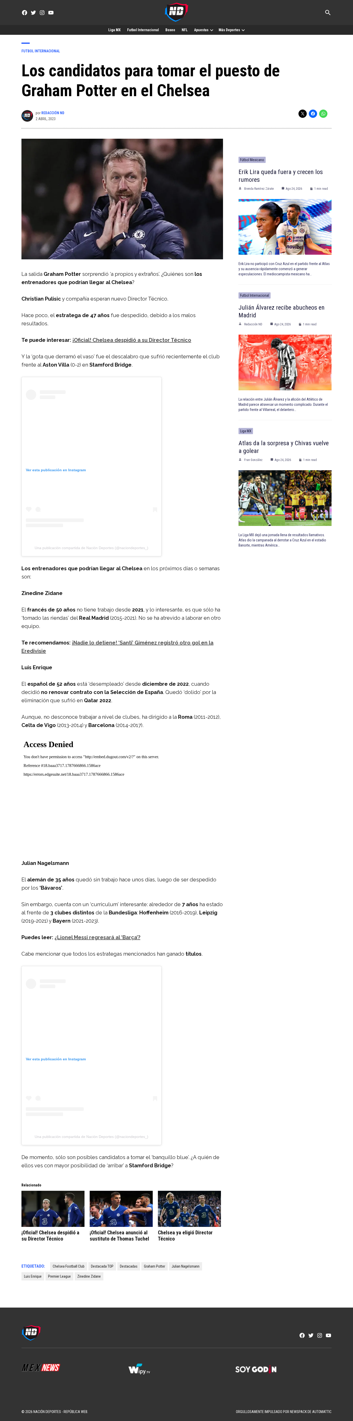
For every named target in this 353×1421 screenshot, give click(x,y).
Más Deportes (229, 30)
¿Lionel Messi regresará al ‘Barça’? (97, 937)
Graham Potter (154, 1266)
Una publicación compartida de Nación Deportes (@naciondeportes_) (91, 548)
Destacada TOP (102, 1266)
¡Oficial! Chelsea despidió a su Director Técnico (131, 340)
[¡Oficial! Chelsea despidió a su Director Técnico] (53, 1209)
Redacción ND (52, 113)
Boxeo (170, 30)
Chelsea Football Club (69, 1266)
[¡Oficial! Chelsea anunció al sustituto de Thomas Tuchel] (121, 1209)
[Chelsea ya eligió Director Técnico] (189, 1209)
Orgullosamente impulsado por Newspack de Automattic (284, 1412)
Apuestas (201, 30)
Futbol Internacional (143, 30)
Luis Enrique (33, 1276)
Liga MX (114, 30)
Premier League (59, 1276)
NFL (185, 30)
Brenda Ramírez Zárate (259, 189)
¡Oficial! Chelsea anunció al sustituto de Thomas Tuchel (119, 1235)
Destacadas (128, 1266)
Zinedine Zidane (89, 1276)
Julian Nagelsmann (185, 1266)
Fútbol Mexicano (252, 160)
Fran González (253, 460)
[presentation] (212, 30)
